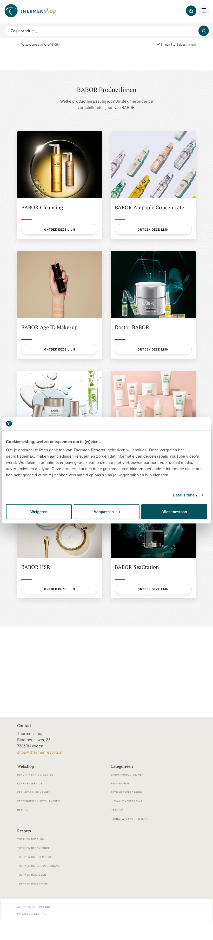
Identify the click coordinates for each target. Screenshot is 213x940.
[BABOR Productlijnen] (30, 10)
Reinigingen (120, 783)
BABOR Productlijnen (127, 774)
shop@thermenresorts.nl (40, 751)
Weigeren (39, 511)
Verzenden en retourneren (38, 801)
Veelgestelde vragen (34, 792)
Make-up (117, 810)
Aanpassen (104, 511)
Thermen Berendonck (33, 848)
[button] (203, 10)
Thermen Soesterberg (34, 856)
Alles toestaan (174, 511)
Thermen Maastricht (33, 883)
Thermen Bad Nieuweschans (38, 865)
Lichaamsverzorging (126, 801)
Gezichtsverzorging (126, 792)
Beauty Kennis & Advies (35, 774)
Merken (23, 810)
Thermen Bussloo (30, 839)
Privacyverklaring (31, 913)
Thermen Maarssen (31, 874)
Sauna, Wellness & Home (130, 818)
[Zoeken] (203, 31)
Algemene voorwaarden (35, 906)
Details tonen (185, 495)
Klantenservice (29, 783)
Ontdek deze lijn (59, 229)
